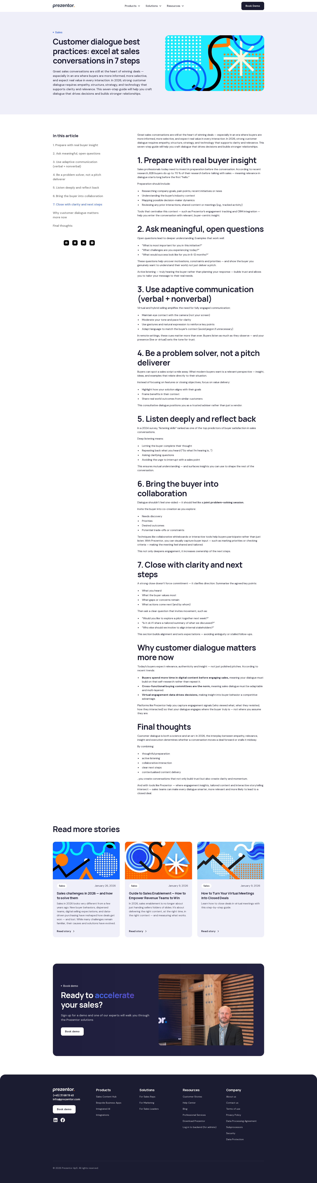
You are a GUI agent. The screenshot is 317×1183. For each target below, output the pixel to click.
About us (231, 1096)
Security (230, 1133)
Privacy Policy (233, 1114)
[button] (132, 6)
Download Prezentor (194, 1121)
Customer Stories (192, 1096)
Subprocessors (234, 1127)
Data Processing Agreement (241, 1121)
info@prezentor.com (66, 1099)
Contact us (232, 1102)
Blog (185, 1108)
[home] (64, 6)
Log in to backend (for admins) (199, 1127)
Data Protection (235, 1139)
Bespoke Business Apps (108, 1102)
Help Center (189, 1102)
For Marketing (147, 1102)
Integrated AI (103, 1108)
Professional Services (194, 1114)
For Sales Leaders (149, 1108)
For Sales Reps (147, 1096)
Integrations (102, 1114)
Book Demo (253, 6)
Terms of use (233, 1108)
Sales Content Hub (106, 1096)
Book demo (72, 1031)
